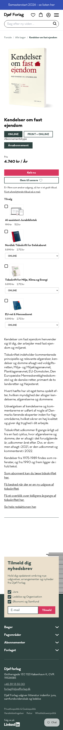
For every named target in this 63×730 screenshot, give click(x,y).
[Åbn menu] (56, 15)
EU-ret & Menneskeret (18, 314)
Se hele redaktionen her (20, 507)
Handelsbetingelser (14, 713)
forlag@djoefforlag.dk (17, 689)
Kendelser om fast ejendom (43, 37)
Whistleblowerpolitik (45, 713)
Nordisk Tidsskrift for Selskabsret (25, 245)
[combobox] (28, 23)
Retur (29, 713)
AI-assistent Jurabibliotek (21, 220)
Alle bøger (20, 37)
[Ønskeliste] (33, 15)
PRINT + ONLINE (38, 134)
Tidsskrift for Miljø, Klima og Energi (26, 279)
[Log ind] (48, 15)
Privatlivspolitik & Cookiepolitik (20, 709)
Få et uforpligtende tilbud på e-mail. (22, 191)
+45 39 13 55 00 (14, 684)
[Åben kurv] (41, 15)
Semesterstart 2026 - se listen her (31, 5)
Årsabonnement (18, 145)
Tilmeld (46, 610)
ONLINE (13, 134)
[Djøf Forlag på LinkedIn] (12, 724)
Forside (8, 37)
